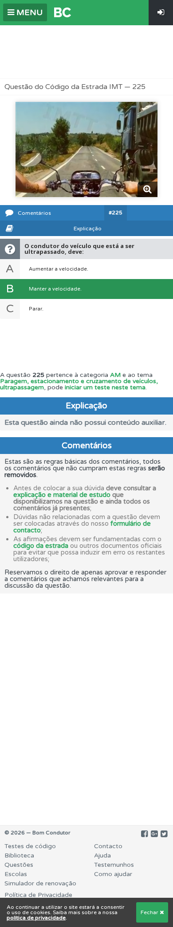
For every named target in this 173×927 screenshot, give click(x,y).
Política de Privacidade (38, 895)
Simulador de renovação (40, 883)
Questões (18, 865)
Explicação (88, 228)
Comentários (34, 213)
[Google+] (154, 834)
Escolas (15, 874)
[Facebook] (144, 834)
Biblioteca (19, 855)
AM (115, 375)
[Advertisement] (86, 52)
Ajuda (102, 855)
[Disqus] (86, 704)
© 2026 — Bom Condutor (37, 832)
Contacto (108, 846)
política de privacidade (36, 918)
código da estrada (40, 546)
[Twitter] (164, 834)
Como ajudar (113, 874)
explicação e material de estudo (61, 495)
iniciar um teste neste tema (105, 387)
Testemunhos (114, 865)
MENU (28, 12)
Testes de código (30, 846)
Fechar (150, 912)
